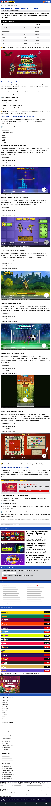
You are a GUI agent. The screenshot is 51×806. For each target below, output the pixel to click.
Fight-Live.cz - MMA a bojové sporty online (10, 588)
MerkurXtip (4, 718)
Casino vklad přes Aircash (7, 778)
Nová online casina (5, 743)
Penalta (3, 37)
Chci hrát (37, 27)
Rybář (3, 40)
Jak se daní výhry (5, 749)
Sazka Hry (4, 712)
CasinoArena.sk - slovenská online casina (34, 601)
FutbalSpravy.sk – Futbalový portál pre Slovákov (11, 603)
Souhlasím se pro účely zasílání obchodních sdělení (18, 575)
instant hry (15, 306)
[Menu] (49, 2)
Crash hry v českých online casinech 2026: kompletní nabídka (36, 546)
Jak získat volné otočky (6, 735)
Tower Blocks (4, 27)
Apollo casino (4, 714)
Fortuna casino (5, 704)
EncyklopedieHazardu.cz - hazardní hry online (35, 586)
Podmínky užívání (20, 799)
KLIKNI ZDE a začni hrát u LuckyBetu (34, 490)
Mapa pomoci (35, 794)
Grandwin (4, 716)
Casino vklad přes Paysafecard (8, 774)
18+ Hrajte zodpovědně (43, 799)
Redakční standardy (12, 799)
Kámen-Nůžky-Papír (7, 132)
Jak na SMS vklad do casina (7, 770)
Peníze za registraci (6, 729)
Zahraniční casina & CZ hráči (7, 745)
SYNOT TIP (4, 706)
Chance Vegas (5, 708)
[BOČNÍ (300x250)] (10, 692)
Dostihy (3, 43)
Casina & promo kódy (6, 733)
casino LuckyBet (8, 119)
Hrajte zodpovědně (3, 519)
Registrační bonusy (5, 725)
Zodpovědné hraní (17, 785)
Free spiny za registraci (6, 731)
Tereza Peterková (16, 10)
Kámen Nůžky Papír (6, 31)
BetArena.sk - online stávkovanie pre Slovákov (11, 599)
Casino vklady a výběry (6, 766)
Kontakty (5, 799)
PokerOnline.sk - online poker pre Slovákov (35, 603)
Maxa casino (4, 710)
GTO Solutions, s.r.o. (4, 800)
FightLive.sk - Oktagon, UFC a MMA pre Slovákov (12, 601)
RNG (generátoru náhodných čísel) (28, 111)
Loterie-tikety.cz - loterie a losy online (33, 588)
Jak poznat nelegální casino (7, 760)
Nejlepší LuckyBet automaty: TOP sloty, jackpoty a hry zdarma (37, 534)
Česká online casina (6, 741)
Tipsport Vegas (5, 700)
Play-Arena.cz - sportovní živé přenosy (34, 599)
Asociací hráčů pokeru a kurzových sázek (34, 785)
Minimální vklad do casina (7, 768)
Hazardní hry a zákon (6, 747)
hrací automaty (16, 470)
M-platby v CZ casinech (6, 772)
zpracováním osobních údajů (14, 575)
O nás (2, 799)
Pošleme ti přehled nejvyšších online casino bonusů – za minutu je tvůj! (20, 570)
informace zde (23, 790)
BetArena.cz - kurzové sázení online (9, 586)
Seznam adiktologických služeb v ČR (25, 794)
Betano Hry (4, 702)
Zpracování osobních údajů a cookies (31, 799)
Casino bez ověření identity (7, 758)
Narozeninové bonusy (6, 727)
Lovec (3, 34)
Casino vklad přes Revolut (7, 776)
